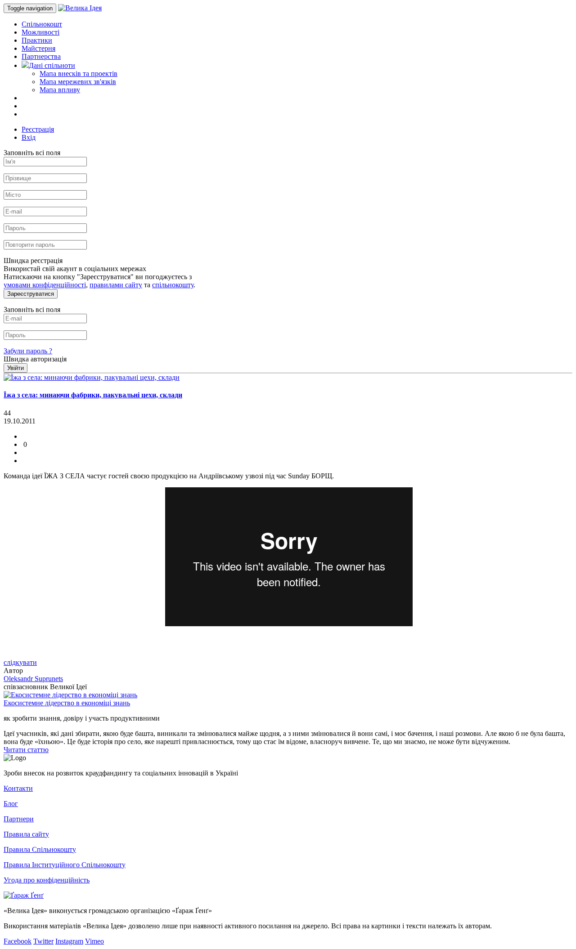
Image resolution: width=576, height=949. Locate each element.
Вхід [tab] (29, 137)
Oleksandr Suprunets (33, 678)
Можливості (40, 32)
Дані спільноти (52, 65)
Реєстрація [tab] (38, 129)
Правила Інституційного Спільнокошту (65, 865)
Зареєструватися (30, 293)
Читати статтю (26, 749)
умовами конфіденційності (45, 285)
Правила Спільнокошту (40, 849)
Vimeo (94, 941)
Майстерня (38, 48)
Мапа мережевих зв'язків (78, 81)
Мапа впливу (60, 90)
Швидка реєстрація (33, 260)
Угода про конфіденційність (47, 880)
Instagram (69, 941)
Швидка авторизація (35, 359)
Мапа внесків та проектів (78, 73)
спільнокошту (173, 285)
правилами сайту (116, 285)
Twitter (43, 941)
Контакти (18, 788)
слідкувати (20, 662)
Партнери (19, 819)
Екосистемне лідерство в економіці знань (67, 703)
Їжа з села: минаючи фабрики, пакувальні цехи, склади (93, 395)
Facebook (18, 941)
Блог (11, 803)
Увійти (15, 368)
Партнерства (41, 56)
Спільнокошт (42, 24)
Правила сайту (26, 834)
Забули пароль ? (28, 351)
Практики (37, 40)
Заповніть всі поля (32, 152)
